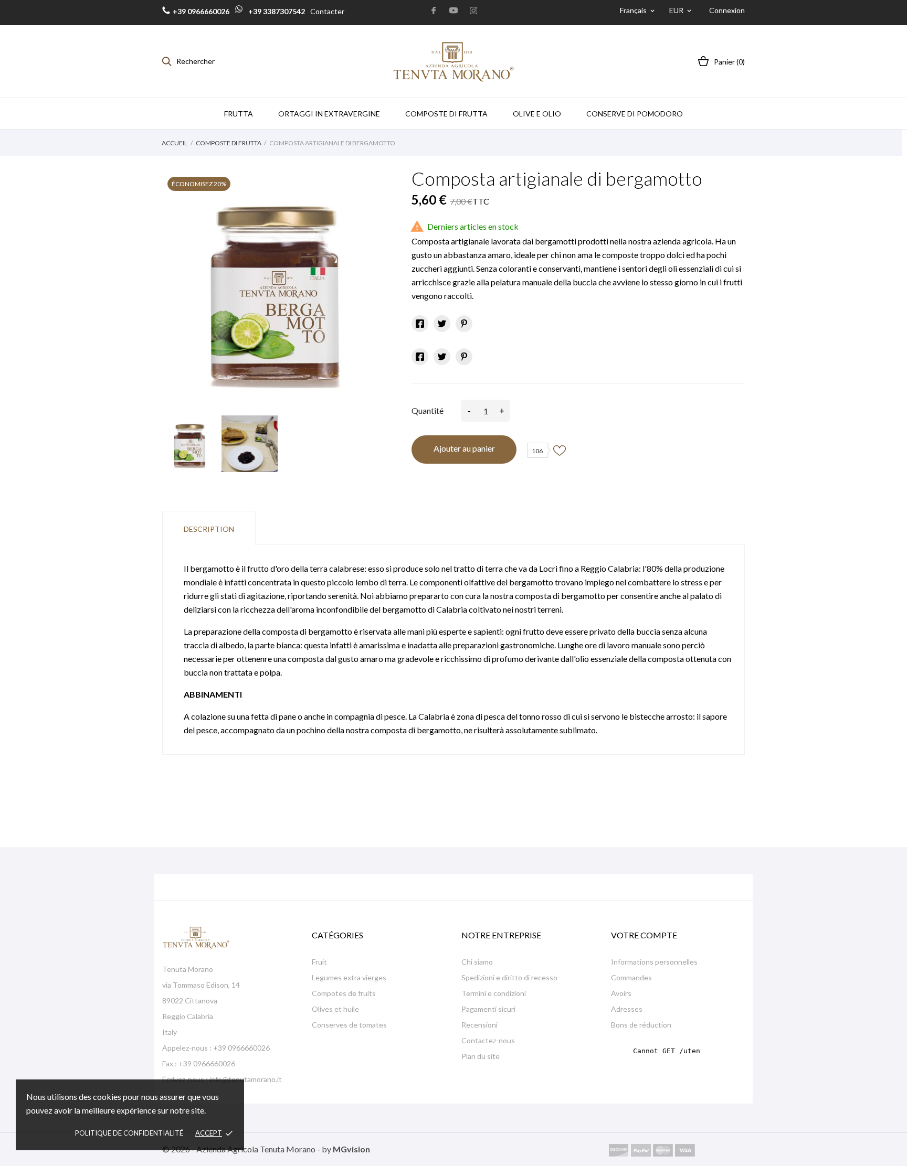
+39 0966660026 (201, 11)
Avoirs (621, 993)
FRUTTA (238, 113)
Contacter (327, 11)
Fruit (319, 961)
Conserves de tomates (349, 1024)
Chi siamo (477, 961)
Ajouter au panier (464, 448)
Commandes (631, 977)
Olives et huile (335, 1008)
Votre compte (644, 935)
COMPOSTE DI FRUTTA (446, 113)
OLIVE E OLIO (537, 113)
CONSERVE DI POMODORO (634, 113)
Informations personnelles (654, 961)
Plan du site (480, 1056)
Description (209, 529)
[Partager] (420, 323)
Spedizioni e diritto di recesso (509, 977)
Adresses (626, 1008)
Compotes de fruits (344, 993)
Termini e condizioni (493, 993)
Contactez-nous (488, 1040)
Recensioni (479, 1024)
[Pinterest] (464, 323)
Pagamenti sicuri (488, 1008)
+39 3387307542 (276, 11)
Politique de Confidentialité (129, 1133)
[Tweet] (442, 323)
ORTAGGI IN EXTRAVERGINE (329, 113)
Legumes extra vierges (349, 977)
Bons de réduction (641, 1024)
